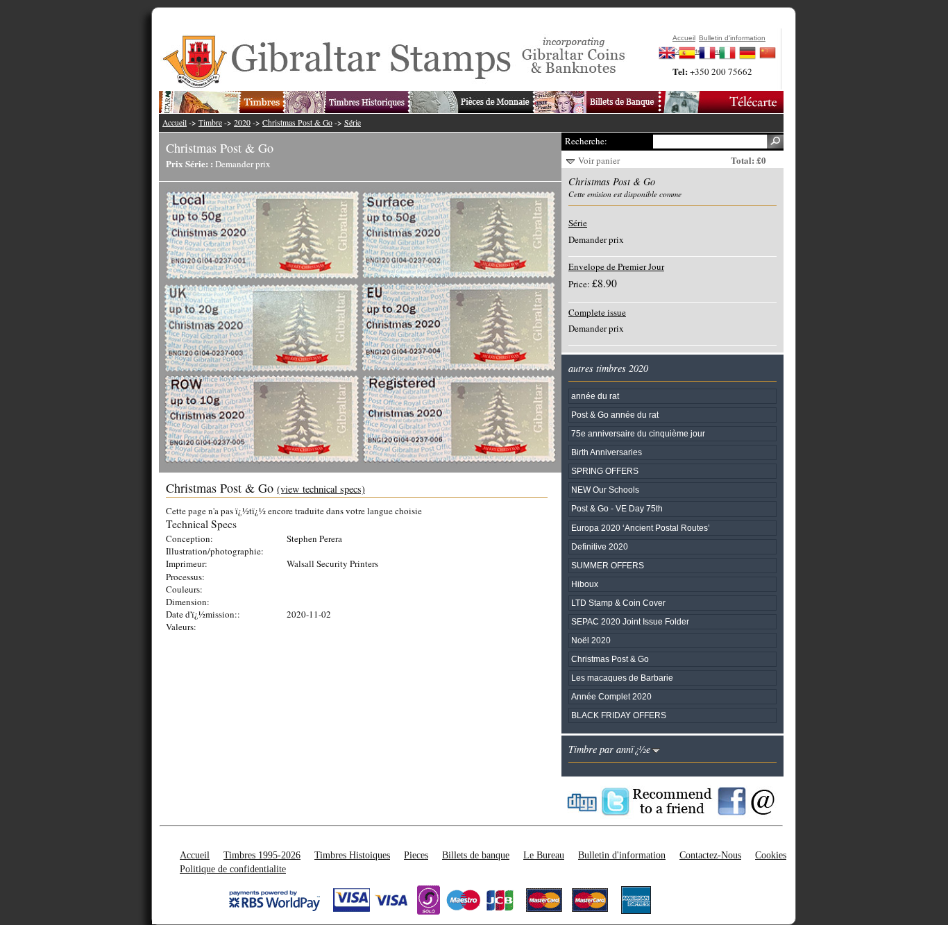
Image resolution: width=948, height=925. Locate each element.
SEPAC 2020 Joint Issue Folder (630, 621)
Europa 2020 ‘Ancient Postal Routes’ (640, 527)
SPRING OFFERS (604, 470)
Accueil (174, 122)
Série (352, 122)
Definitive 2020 (599, 546)
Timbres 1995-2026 (262, 854)
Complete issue (597, 312)
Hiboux (584, 583)
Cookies (770, 854)
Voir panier (599, 160)
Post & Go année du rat (615, 414)
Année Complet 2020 (611, 696)
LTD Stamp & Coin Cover (618, 602)
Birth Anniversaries (606, 452)
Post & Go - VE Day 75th (617, 508)
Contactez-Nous (710, 854)
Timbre (210, 122)
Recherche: (586, 141)
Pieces (416, 854)
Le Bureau (543, 854)
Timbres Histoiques (352, 854)
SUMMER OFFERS (607, 565)
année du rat (595, 395)
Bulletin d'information (622, 854)
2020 (242, 122)
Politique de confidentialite (233, 868)
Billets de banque (475, 854)
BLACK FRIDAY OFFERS (618, 715)
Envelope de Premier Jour (616, 266)
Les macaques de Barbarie (622, 677)
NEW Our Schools (605, 489)
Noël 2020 (591, 640)
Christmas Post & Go (297, 122)
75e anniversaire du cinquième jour (638, 433)
